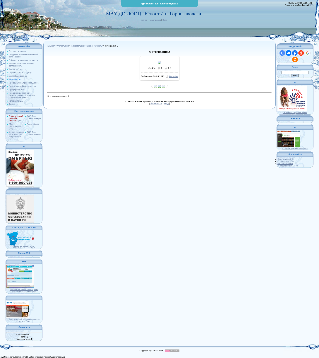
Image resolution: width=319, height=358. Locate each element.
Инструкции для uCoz (287, 166)
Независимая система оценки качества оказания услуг (24, 290)
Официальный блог (286, 159)
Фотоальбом (63, 46)
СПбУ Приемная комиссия (295, 148)
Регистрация (155, 20)
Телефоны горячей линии (295, 112)
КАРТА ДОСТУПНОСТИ (24, 247)
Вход (164, 20)
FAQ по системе (285, 163)
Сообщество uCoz (286, 161)
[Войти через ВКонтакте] (288, 53)
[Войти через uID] (282, 53)
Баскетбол (32, 124)
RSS (311, 5)
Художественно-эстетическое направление (16, 134)
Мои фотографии (15, 125)
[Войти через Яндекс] (301, 53)
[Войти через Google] (308, 53)
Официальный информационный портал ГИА (24, 320)
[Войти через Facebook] (295, 53)
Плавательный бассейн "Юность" (16, 118)
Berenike (173, 76)
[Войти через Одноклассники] (295, 59)
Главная (143, 20)
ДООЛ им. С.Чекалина (32, 117)
